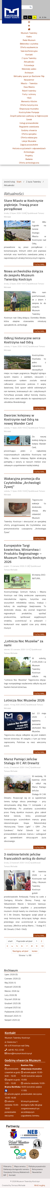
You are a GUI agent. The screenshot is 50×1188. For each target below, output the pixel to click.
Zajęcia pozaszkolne (29, 144)
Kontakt (29, 54)
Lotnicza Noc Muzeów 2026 (24, 700)
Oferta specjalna (29, 133)
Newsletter (29, 79)
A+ (45, 17)
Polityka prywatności (37, 1166)
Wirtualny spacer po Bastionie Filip (29, 76)
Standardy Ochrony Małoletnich (16, 1172)
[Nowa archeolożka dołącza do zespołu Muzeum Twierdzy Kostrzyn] (17, 300)
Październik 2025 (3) (14, 1011)
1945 (29, 97)
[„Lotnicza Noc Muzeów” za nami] (17, 665)
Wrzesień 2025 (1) (13, 1015)
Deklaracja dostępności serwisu (16, 1169)
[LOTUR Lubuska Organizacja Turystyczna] (20, 1153)
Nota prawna (37, 1169)
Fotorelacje (29, 65)
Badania (29, 159)
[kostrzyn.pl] (13, 1134)
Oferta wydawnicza (29, 47)
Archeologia (29, 152)
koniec (35, 951)
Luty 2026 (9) (11, 995)
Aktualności (29, 61)
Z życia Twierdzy (29, 58)
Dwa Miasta (29, 86)
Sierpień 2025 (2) (12, 1019)
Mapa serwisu (20, 1166)
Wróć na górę (39, 1185)
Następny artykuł (20, 951)
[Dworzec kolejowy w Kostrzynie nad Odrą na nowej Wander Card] (17, 440)
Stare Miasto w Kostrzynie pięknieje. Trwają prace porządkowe (23, 204)
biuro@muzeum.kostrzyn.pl (19, 1053)
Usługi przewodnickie (29, 123)
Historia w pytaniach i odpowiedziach (29, 148)
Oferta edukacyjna (29, 137)
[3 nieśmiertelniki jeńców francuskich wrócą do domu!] (17, 880)
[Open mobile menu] (29, 22)
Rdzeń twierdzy (29, 90)
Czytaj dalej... (39, 264)
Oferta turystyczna (29, 105)
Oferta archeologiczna (29, 162)
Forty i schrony (29, 94)
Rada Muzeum (29, 40)
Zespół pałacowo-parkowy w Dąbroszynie (29, 115)
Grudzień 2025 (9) (13, 1003)
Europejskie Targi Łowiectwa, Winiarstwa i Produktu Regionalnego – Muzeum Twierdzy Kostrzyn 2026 (25, 553)
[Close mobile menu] (29, 25)
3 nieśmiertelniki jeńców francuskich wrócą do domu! (25, 856)
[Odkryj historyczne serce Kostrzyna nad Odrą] (17, 361)
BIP (4, 1175)
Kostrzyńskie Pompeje (29, 112)
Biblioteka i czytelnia (29, 43)
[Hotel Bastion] (19, 1143)
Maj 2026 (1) (10, 982)
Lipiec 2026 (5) (11, 974)
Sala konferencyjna (29, 51)
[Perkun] (37, 1143)
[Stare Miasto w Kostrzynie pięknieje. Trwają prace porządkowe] (17, 230)
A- (40, 17)
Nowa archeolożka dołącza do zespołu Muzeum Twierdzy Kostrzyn (23, 275)
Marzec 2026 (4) (12, 991)
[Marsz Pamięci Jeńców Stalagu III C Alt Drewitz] (17, 783)
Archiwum (29, 72)
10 (42, 946)
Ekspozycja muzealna (29, 108)
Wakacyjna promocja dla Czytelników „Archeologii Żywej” (22, 482)
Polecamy (7, 1166)
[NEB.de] (30, 1134)
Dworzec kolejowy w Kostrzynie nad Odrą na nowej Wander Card (21, 419)
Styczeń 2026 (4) (12, 999)
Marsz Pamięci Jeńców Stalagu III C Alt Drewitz (21, 761)
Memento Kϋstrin (29, 101)
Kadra (29, 36)
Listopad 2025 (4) (13, 1007)
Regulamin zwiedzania (29, 126)
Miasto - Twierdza (29, 83)
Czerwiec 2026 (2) (13, 978)
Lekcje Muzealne (29, 141)
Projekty (29, 155)
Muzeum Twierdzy (29, 32)
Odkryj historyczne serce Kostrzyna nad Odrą (22, 340)
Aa (25, 17)
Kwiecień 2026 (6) (13, 986)
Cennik (29, 119)
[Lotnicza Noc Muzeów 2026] (17, 721)
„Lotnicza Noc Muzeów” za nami (23, 643)
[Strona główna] (29, 29)
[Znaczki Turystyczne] (34, 1153)
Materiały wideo (29, 68)
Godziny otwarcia (29, 130)
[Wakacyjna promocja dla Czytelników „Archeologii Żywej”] (17, 507)
